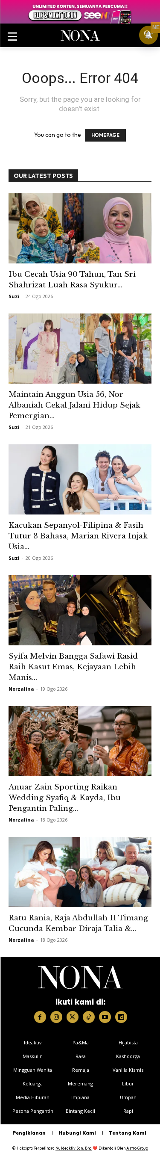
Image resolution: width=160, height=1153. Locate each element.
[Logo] (80, 977)
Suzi (14, 296)
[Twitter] (73, 1017)
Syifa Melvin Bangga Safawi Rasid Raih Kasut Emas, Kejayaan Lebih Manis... (73, 667)
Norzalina (21, 689)
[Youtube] (105, 1017)
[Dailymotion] (121, 1017)
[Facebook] (40, 1017)
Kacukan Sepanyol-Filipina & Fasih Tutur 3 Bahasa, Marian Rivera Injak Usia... (78, 536)
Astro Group (137, 1148)
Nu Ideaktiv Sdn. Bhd (73, 1148)
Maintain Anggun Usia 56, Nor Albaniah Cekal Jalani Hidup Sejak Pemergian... (74, 405)
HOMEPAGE (105, 135)
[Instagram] (56, 1017)
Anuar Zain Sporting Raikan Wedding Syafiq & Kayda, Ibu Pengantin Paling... (65, 798)
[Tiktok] (89, 1017)
